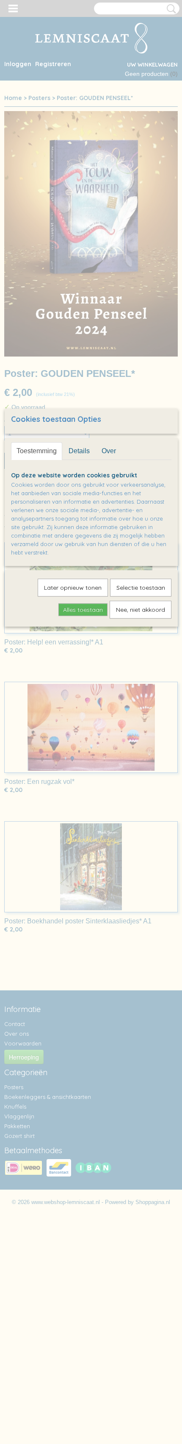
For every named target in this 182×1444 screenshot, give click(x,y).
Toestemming (37, 450)
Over (109, 450)
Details (79, 450)
